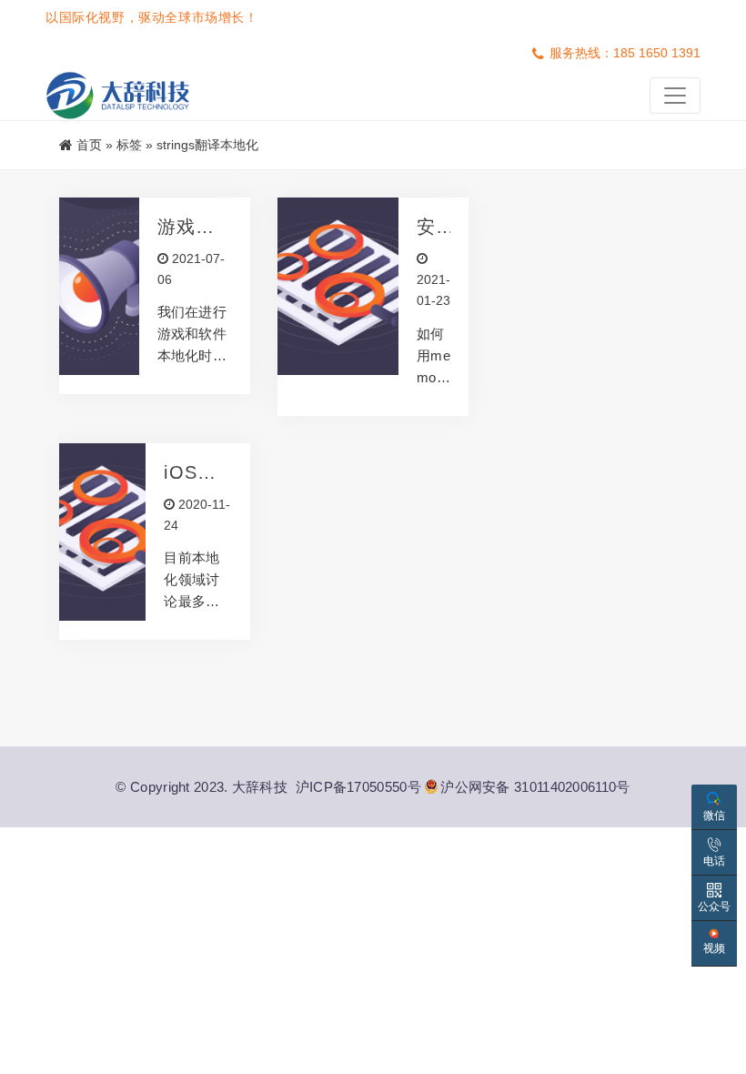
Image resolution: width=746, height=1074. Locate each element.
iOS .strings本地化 (198, 472)
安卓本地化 (426, 227)
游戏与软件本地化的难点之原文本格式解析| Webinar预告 (194, 227)
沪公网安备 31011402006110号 (535, 787)
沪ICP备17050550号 (358, 787)
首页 (89, 144)
